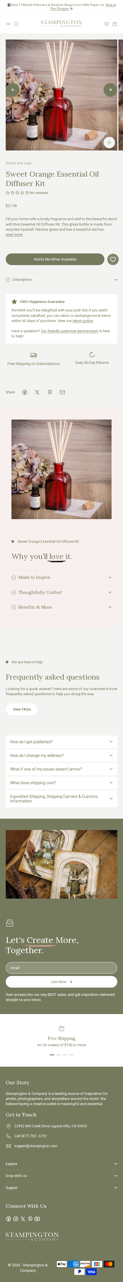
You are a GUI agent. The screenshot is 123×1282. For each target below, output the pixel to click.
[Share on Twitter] (37, 392)
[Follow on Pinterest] (30, 1219)
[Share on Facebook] (24, 392)
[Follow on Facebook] (8, 1219)
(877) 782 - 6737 (34, 1136)
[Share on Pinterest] (50, 392)
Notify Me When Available (55, 259)
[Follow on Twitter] (23, 1218)
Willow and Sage (19, 163)
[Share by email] (62, 392)
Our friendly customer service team (69, 331)
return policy (83, 321)
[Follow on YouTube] (37, 1219)
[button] (17, 193)
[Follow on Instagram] (16, 1219)
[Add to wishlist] (113, 259)
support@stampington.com (35, 1146)
